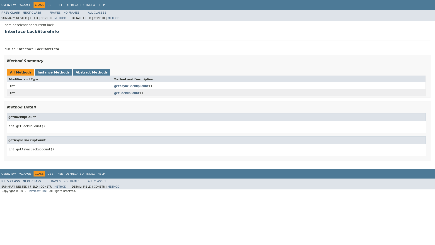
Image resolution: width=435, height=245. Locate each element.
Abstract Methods (92, 72)
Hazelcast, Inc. (38, 191)
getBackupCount (127, 93)
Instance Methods (54, 72)
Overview (8, 5)
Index (90, 5)
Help (101, 5)
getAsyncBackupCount (131, 86)
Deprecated (75, 5)
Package (25, 5)
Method (60, 18)
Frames (55, 12)
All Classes (97, 12)
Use (50, 5)
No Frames (71, 12)
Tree (59, 5)
